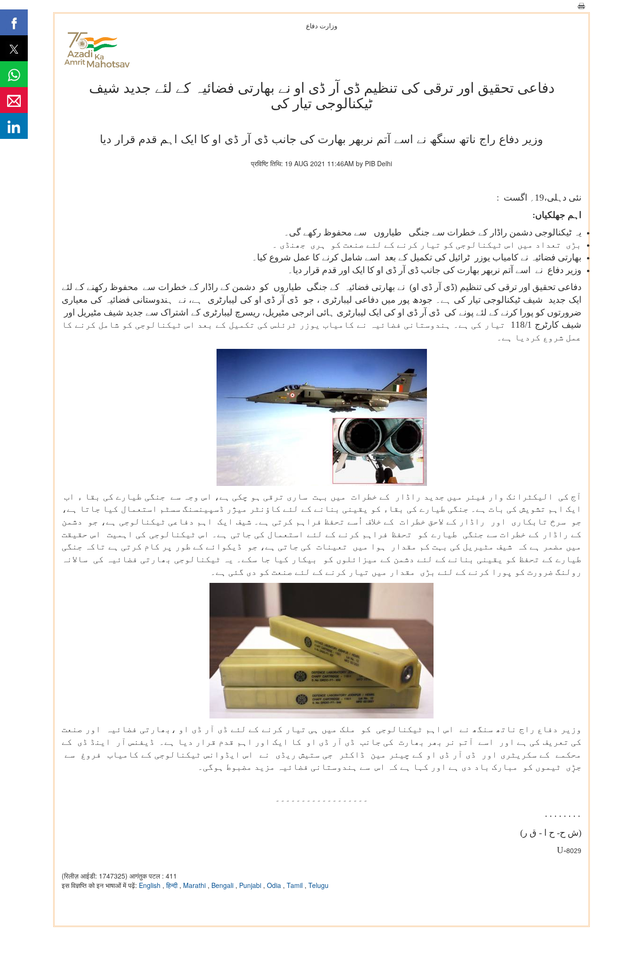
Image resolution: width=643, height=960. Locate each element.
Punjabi (251, 885)
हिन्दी (172, 885)
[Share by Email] (14, 100)
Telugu (318, 885)
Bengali (223, 885)
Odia (275, 885)
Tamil (296, 885)
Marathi (195, 885)
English (150, 885)
